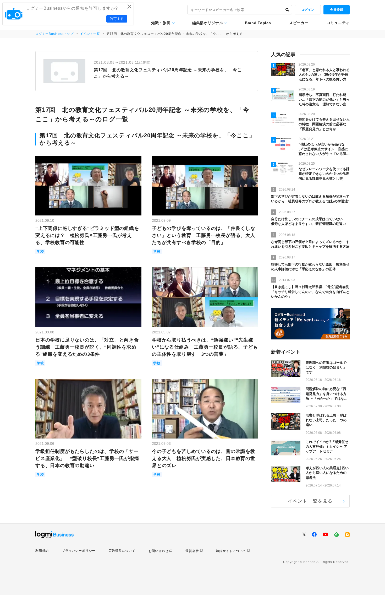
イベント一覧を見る (310, 501)
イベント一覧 (90, 33)
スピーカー (299, 23)
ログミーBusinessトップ (54, 33)
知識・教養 (160, 23)
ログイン (307, 10)
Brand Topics (258, 23)
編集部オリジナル (207, 23)
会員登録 (336, 10)
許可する (117, 19)
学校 (40, 251)
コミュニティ (338, 23)
